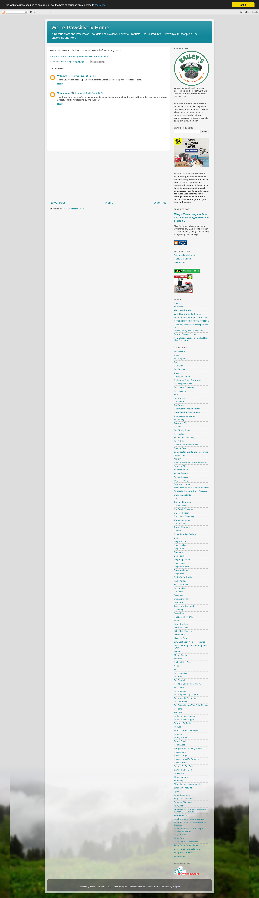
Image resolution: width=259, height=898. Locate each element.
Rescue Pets (180, 448)
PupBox (177, 727)
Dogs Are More (181, 570)
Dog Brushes (180, 541)
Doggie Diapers (181, 567)
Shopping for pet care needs (187, 784)
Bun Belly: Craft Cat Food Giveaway (191, 491)
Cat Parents (179, 405)
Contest (177, 531)
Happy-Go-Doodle (182, 259)
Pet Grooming (180, 680)
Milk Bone (178, 651)
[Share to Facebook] (100, 61)
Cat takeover (180, 523)
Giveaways (179, 595)
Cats (176, 362)
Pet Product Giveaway (184, 437)
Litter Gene (179, 635)
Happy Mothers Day (183, 617)
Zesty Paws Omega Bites (186, 845)
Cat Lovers (179, 401)
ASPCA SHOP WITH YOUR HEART (190, 462)
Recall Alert (179, 745)
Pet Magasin (180, 691)
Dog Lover (179, 549)
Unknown (62, 76)
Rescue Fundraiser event (186, 445)
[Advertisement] (108, 176)
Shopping (178, 780)
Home (109, 202)
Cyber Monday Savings (185, 534)
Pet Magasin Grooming (185, 698)
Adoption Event (181, 470)
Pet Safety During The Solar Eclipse (191, 705)
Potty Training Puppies (184, 716)
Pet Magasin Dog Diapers (186, 695)
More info (100, 5)
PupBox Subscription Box (186, 730)
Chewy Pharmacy (182, 527)
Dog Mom (178, 552)
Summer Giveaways (183, 802)
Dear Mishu (179, 262)
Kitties (177, 620)
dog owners (179, 455)
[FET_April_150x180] (191, 166)
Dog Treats (179, 563)
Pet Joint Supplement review (187, 684)
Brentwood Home (182, 484)
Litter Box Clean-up (183, 631)
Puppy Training (181, 741)
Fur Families (180, 588)
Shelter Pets (180, 773)
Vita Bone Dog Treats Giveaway (189, 819)
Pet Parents (179, 351)
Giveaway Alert (181, 423)
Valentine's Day (181, 815)
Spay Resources (182, 795)
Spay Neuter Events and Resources (191, 452)
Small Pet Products (183, 788)
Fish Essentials (181, 584)
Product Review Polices (185, 334)
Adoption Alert (180, 466)
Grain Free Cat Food (184, 606)
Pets (176, 394)
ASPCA (177, 459)
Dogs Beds (179, 574)
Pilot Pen (178, 712)
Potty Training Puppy (184, 720)
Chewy (177, 373)
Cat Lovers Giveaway (184, 516)
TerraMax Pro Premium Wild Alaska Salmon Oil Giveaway (191, 810)
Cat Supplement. (182, 520)
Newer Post (57, 202)
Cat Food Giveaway (183, 509)
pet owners (179, 398)
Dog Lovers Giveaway (184, 416)
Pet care (178, 709)
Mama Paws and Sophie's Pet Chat (190, 317)
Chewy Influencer (182, 376)
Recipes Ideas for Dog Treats (188, 748)
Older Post (160, 202)
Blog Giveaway (181, 480)
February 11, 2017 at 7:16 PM (82, 76)
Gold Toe (178, 602)
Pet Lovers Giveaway (184, 387)
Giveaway (178, 366)
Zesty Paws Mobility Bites (186, 842)
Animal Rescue (181, 477)
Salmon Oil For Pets (183, 766)
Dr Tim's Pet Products (184, 577)
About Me (178, 307)
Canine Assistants (182, 495)
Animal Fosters (181, 473)
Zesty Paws (179, 838)
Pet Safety (179, 441)
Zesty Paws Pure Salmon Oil (187, 849)
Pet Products (180, 391)
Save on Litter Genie (184, 770)
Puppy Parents (181, 737)
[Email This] (91, 61)
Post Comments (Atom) (74, 209)
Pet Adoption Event (183, 384)
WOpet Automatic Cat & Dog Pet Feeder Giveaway (189, 829)
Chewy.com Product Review (187, 409)
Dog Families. (180, 545)
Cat (175, 498)
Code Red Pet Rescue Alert (187, 412)
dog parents (179, 856)
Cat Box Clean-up (182, 502)
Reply (60, 84)
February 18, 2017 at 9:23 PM (89, 93)
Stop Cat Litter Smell (184, 798)
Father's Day (180, 581)
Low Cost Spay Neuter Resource (189, 642)
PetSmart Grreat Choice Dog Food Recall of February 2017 (79, 56)
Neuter (177, 666)
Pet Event (178, 677)
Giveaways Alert (181, 599)
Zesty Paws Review (183, 852)
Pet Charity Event (182, 430)
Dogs (176, 355)
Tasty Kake (179, 806)
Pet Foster (179, 434)
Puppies (178, 734)
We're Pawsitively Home (80, 27)
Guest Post (179, 613)
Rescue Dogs (180, 755)
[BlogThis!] (94, 61)
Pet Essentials (180, 673)
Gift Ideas (178, 592)
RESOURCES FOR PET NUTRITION (191, 321)
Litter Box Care (181, 628)
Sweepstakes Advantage (185, 255)
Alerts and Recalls (182, 310)
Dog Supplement (182, 559)
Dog (176, 538)
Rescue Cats (180, 752)
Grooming (178, 610)
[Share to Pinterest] (103, 61)
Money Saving (181, 655)
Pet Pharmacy (180, 702)
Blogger (176, 887)
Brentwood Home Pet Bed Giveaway (191, 488)
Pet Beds (178, 427)
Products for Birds (182, 723)
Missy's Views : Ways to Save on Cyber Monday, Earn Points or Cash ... (191, 217)
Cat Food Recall (181, 513)
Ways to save (180, 834)
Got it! (243, 5)
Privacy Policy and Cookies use (189, 331)
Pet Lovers (179, 687)
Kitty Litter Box (181, 624)
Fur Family (179, 419)
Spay (176, 791)
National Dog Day (182, 662)
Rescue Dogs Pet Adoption (186, 759)
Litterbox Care (181, 638)
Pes (176, 669)
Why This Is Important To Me (187, 314)
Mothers (178, 659)
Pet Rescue (179, 369)
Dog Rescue (180, 556)
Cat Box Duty (180, 506)
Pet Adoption (180, 358)
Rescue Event (180, 763)
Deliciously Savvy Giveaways (187, 380)
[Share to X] (97, 61)
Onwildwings (64, 93)
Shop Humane (181, 777)
